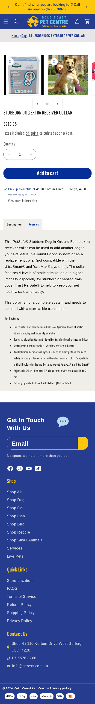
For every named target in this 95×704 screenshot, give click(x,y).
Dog (24, 35)
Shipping (32, 133)
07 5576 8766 (24, 658)
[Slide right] (58, 104)
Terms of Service (21, 597)
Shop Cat (15, 508)
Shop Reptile (18, 532)
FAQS (12, 588)
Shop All (14, 492)
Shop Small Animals (25, 540)
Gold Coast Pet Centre (31, 688)
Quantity (9, 144)
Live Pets (15, 556)
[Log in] (77, 21)
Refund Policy (19, 605)
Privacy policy (61, 688)
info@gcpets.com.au (30, 666)
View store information (22, 200)
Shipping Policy (21, 613)
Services (14, 548)
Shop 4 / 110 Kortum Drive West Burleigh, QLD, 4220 (48, 647)
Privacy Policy (19, 621)
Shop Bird (15, 524)
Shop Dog (16, 500)
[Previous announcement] (8, 7)
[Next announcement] (86, 7)
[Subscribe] (83, 443)
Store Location (20, 581)
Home (15, 35)
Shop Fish (16, 516)
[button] (6, 21)
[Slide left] (37, 104)
